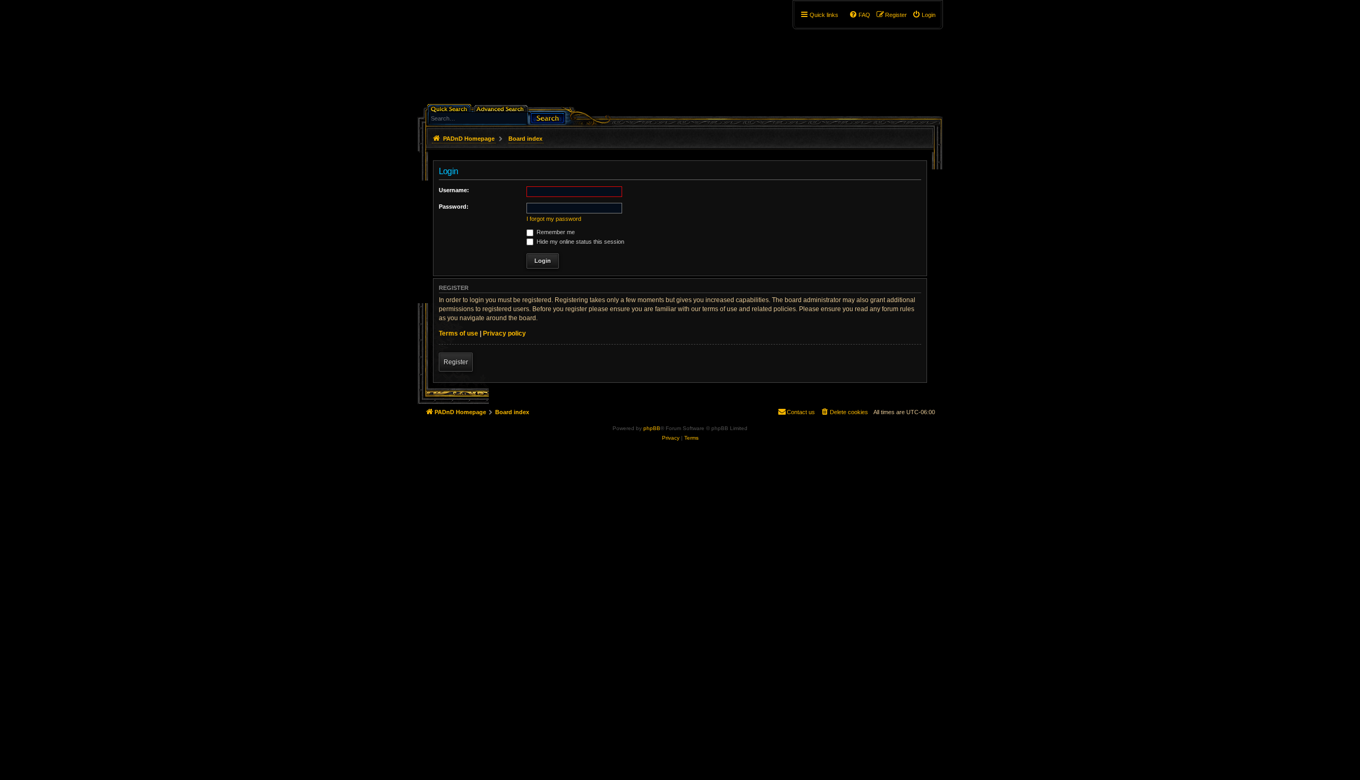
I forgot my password (553, 219)
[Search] (547, 117)
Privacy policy (504, 333)
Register (456, 362)
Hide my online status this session (579, 241)
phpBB (651, 428)
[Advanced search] (501, 108)
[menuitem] (924, 14)
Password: (454, 206)
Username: (454, 190)
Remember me (555, 232)
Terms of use (458, 333)
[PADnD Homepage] (508, 55)
